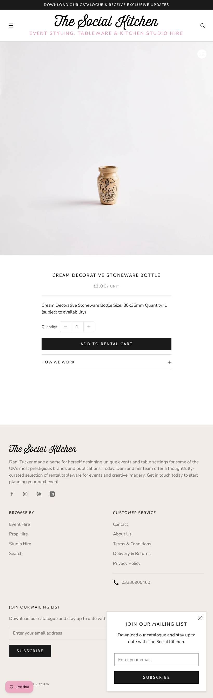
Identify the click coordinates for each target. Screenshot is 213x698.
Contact (120, 524)
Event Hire (19, 524)
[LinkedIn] (52, 493)
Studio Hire (20, 544)
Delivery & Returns (132, 553)
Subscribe (156, 677)
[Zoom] (202, 54)
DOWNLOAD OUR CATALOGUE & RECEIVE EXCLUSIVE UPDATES (106, 4)
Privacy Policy (127, 563)
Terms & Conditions (132, 544)
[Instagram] (25, 493)
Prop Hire (18, 534)
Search (16, 553)
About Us (122, 534)
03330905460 (136, 582)
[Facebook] (11, 493)
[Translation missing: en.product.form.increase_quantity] (89, 327)
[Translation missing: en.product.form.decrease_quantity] (65, 327)
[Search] (202, 25)
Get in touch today (165, 475)
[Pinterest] (38, 493)
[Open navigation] (11, 25)
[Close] (200, 618)
